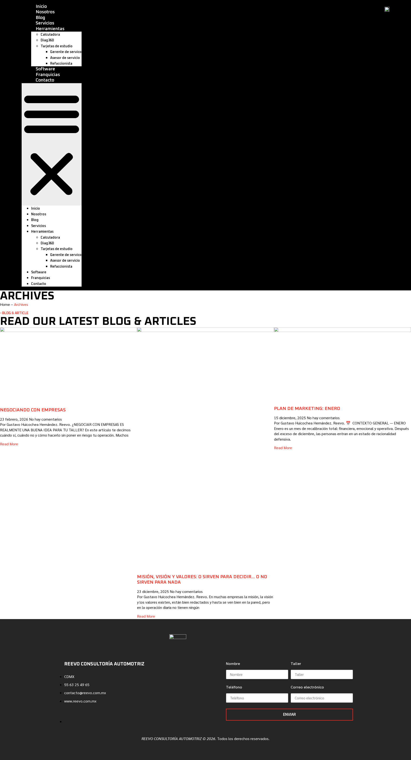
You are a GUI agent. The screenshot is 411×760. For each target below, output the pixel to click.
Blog (40, 17)
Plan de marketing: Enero (307, 408)
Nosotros (45, 12)
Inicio (41, 6)
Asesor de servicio (65, 58)
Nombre (233, 664)
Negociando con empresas (33, 410)
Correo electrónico (307, 687)
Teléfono (234, 687)
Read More (9, 443)
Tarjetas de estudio (57, 46)
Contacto (45, 80)
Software (45, 69)
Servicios (45, 23)
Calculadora (50, 34)
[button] (52, 144)
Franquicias (48, 74)
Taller (296, 664)
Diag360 (47, 40)
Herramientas (50, 29)
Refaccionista (61, 63)
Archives (21, 304)
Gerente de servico (66, 52)
